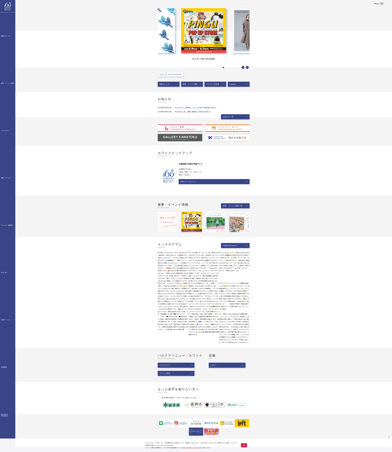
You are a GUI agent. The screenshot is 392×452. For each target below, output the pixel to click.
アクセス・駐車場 (6, 225)
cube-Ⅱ (214, 365)
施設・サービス (6, 178)
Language (232, 84)
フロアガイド (5, 130)
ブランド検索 (165, 373)
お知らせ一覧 (228, 117)
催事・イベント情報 (7, 83)
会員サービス (5, 320)
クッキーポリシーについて (192, 448)
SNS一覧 (4, 272)
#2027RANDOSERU (175, 74)
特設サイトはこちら (188, 181)
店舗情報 (4, 367)
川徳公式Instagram (230, 245)
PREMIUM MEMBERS (4, 415)
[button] (243, 67)
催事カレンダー (6, 36)
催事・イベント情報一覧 (232, 206)
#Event (162, 74)
